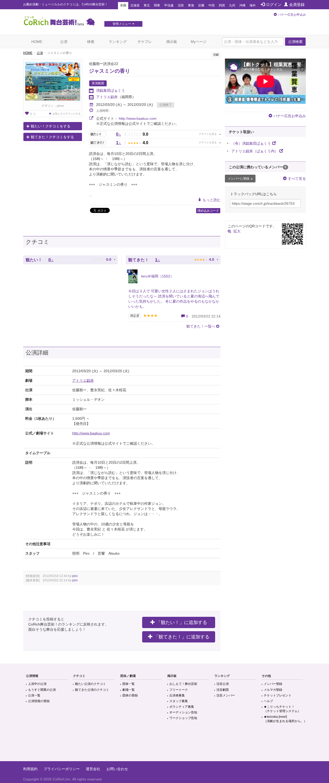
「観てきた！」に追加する (181, 636)
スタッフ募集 (178, 701)
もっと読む (212, 200)
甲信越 (168, 5)
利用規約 (30, 769)
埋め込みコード (208, 210)
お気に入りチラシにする (66, 113)
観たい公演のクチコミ (90, 684)
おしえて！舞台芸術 (183, 684)
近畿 (201, 5)
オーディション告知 (183, 712)
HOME (36, 42)
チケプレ (145, 42)
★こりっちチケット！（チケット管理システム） (282, 709)
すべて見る (297, 178)
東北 (147, 5)
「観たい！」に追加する (181, 622)
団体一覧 (128, 684)
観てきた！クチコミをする (52, 137)
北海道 (135, 5)
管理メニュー (122, 24)
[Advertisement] (164, 744)
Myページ (198, 42)
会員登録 (297, 4)
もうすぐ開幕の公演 (42, 690)
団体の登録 (130, 695)
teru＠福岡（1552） (157, 276)
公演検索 (295, 42)
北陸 (181, 5)
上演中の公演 (37, 684)
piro (75, 576)
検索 (90, 42)
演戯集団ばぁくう (110, 90)
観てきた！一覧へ (200, 326)
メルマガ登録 (273, 690)
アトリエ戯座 (107, 97)
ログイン (273, 4)
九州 (232, 5)
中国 (211, 5)
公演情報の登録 (39, 701)
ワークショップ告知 (183, 718)
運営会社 (93, 769)
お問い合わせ (117, 769)
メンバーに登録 (238, 178)
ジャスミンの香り (109, 71)
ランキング (118, 42)
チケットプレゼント (277, 695)
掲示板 (171, 42)
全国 (123, 5)
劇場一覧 (128, 690)
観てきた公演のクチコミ (92, 690)
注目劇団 (222, 690)
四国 (222, 5)
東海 (191, 5)
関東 (157, 5)
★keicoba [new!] (285, 719)
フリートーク (178, 690)
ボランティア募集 (181, 707)
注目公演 (222, 684)
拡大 (237, 231)
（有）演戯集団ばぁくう (251, 143)
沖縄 (242, 5)
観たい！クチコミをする (50, 126)
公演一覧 (34, 695)
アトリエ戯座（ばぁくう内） (254, 151)
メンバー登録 (273, 684)
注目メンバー (225, 695)
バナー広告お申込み (292, 14)
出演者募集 (177, 695)
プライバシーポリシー (62, 769)
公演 (63, 42)
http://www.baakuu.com (138, 118)
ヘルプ (268, 701)
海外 (253, 5)
